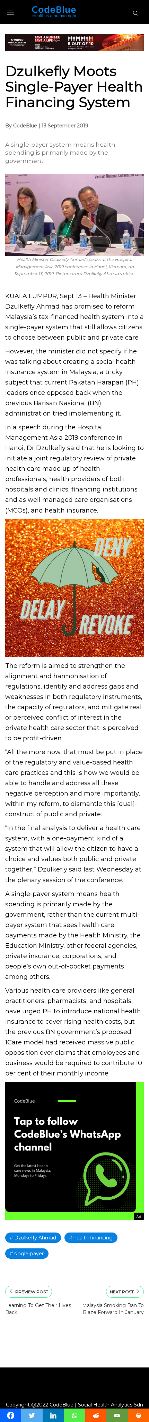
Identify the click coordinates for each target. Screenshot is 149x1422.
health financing (93, 1238)
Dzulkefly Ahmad (35, 1238)
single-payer (29, 1253)
